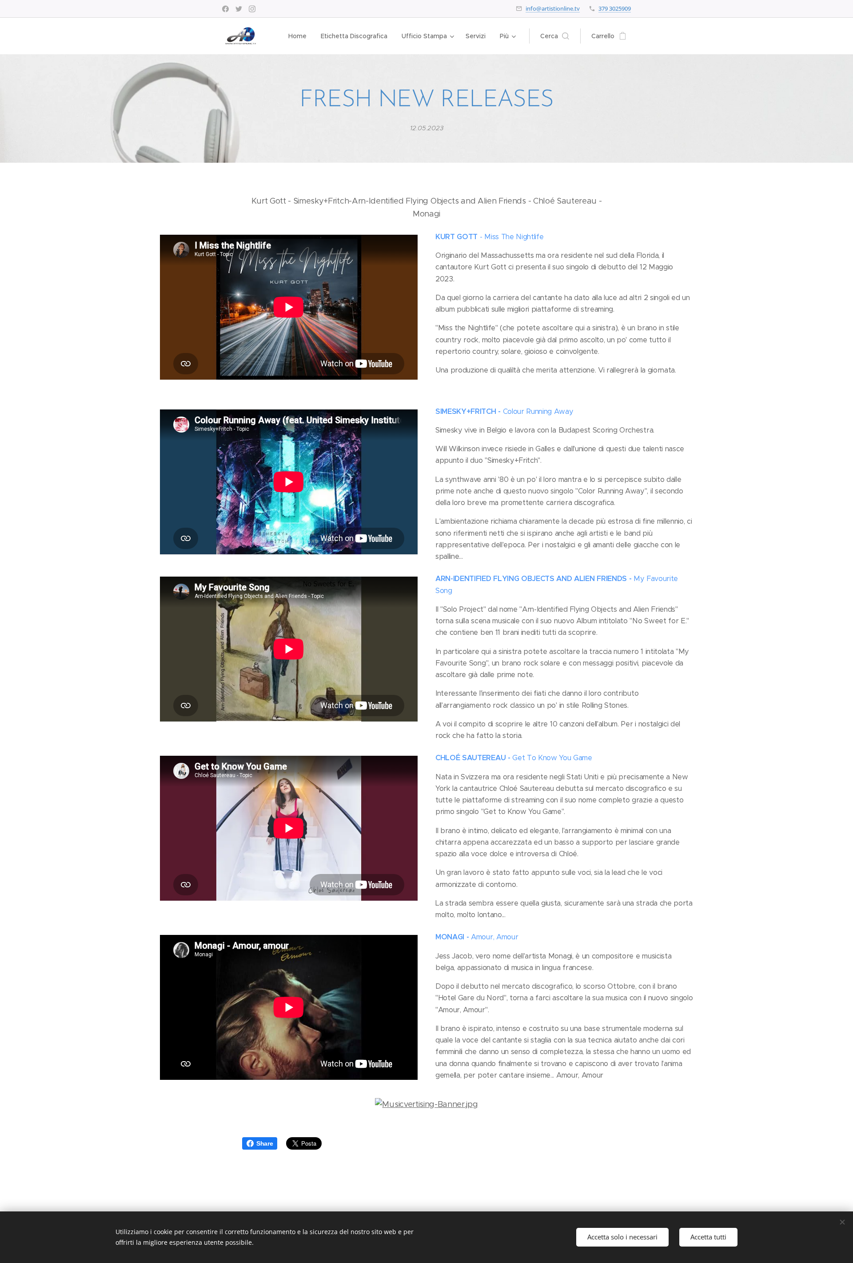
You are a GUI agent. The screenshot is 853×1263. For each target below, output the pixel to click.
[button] (554, 36)
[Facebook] (225, 8)
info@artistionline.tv (553, 8)
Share (264, 1143)
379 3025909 (614, 8)
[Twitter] (238, 8)
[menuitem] (300, 36)
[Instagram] (252, 8)
